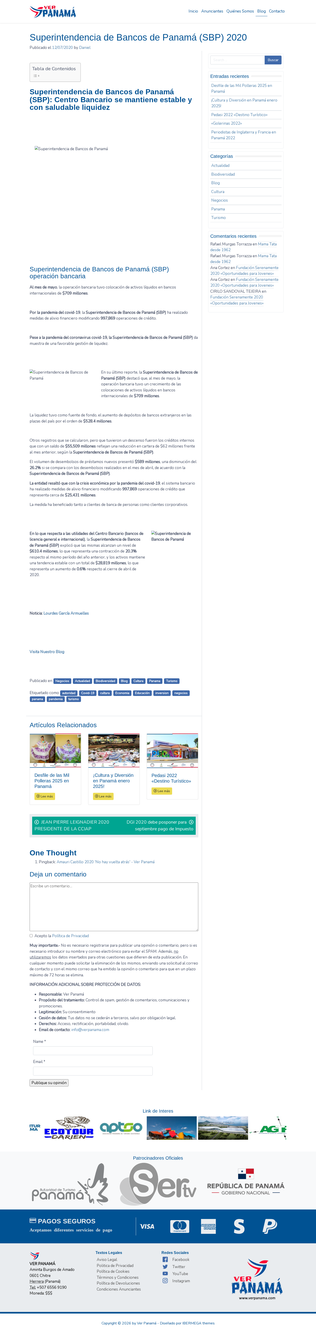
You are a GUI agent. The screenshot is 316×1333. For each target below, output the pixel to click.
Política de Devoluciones (118, 1283)
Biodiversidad (105, 681)
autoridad (68, 693)
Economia (122, 693)
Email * (39, 1061)
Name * (39, 1041)
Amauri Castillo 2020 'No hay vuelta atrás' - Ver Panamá (106, 862)
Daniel (84, 47)
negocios (181, 693)
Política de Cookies (113, 1271)
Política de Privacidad (70, 936)
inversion (162, 693)
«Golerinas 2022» (226, 123)
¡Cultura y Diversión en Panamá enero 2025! (244, 103)
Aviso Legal (107, 1259)
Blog (261, 11)
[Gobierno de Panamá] (245, 1181)
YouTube (180, 1273)
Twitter (178, 1267)
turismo (73, 699)
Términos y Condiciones (118, 1277)
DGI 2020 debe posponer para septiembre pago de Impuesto (160, 825)
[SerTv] (158, 1184)
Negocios (62, 681)
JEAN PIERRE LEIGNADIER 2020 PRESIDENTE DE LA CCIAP (71, 825)
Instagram (181, 1281)
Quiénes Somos (240, 11)
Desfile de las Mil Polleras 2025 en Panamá (241, 88)
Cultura (138, 681)
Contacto (277, 11)
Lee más (46, 796)
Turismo (171, 681)
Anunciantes (212, 11)
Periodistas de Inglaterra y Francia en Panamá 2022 (243, 135)
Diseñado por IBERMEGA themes (187, 1323)
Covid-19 (87, 693)
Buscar (273, 60)
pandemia (56, 699)
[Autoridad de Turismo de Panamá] (70, 1184)
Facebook (180, 1259)
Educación (142, 693)
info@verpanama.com (90, 1029)
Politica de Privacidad (115, 1265)
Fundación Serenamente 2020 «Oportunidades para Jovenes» (244, 270)
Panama (154, 681)
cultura (105, 693)
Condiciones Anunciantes (119, 1289)
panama (37, 699)
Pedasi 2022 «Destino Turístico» (239, 114)
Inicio (193, 11)
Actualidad (82, 681)
